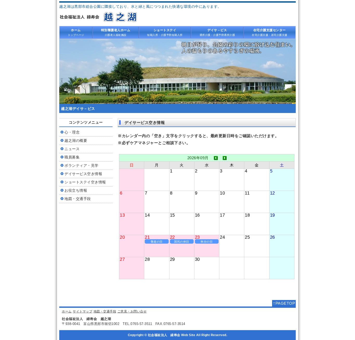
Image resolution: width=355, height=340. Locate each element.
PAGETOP (284, 303)
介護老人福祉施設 (115, 32)
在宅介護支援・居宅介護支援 (269, 32)
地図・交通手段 (105, 311)
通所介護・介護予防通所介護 (217, 32)
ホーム (67, 311)
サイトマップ (82, 311)
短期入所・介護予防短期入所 (165, 32)
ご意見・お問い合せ (132, 311)
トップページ (76, 32)
